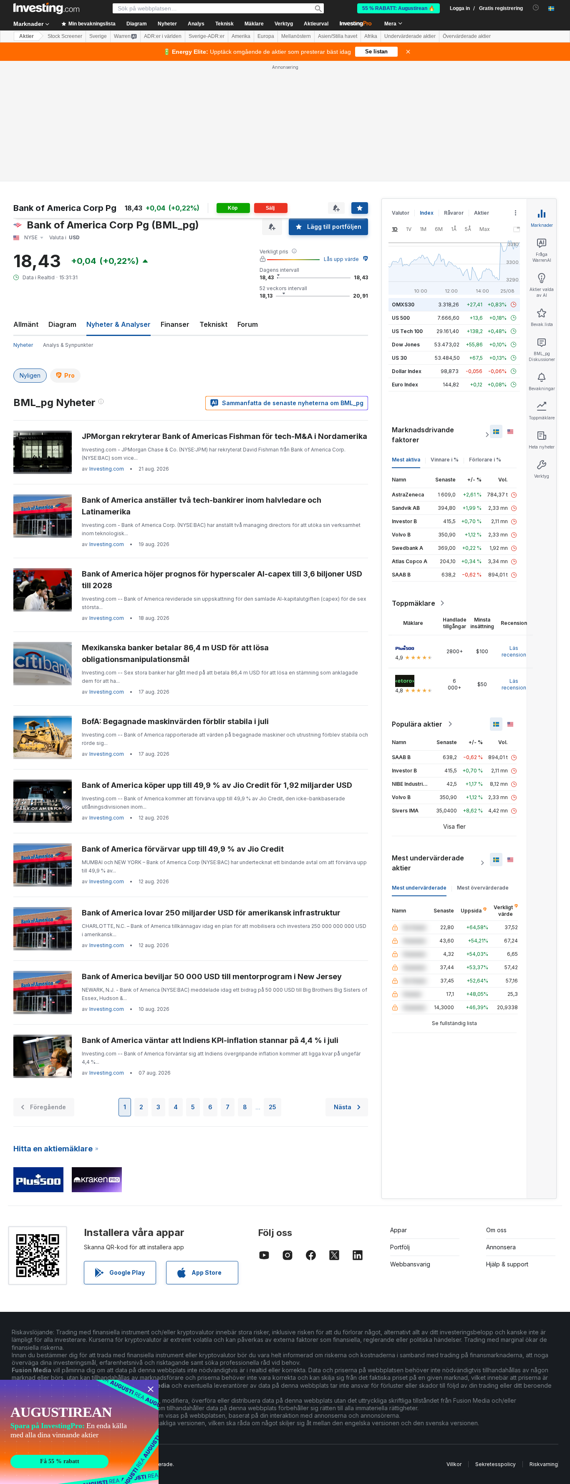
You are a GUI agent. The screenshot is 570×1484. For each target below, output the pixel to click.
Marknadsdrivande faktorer (423, 435)
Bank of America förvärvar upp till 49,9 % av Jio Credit (183, 849)
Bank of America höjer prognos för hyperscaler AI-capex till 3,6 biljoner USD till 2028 (222, 579)
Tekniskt (213, 324)
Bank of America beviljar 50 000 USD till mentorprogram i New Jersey (212, 976)
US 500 (401, 318)
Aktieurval (316, 24)
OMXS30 (403, 304)
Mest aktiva (406, 459)
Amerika (241, 36)
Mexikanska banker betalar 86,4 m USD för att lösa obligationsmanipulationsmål (175, 653)
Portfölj (400, 1247)
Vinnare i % (445, 459)
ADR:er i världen (163, 36)
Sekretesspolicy (495, 1464)
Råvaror (454, 213)
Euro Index (405, 384)
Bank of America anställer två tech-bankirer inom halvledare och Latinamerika (201, 506)
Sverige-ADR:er (206, 36)
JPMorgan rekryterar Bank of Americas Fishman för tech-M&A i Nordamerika (224, 436)
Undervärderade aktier (410, 36)
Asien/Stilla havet (337, 36)
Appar (398, 1229)
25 (272, 1106)
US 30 (399, 358)
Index (427, 213)
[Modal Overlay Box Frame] (79, 1432)
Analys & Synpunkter (68, 345)
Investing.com (106, 469)
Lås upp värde (341, 259)
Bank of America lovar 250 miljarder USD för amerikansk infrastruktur (211, 912)
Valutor (400, 213)
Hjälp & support (507, 1264)
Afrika (370, 36)
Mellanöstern (296, 36)
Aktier (26, 36)
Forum (247, 324)
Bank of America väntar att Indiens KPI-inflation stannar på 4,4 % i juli (210, 1040)
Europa (265, 36)
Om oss (496, 1229)
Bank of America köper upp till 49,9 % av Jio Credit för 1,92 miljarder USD (217, 785)
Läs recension (514, 651)
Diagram (62, 324)
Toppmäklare (413, 603)
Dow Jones (406, 344)
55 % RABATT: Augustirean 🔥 (398, 8)
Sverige (98, 36)
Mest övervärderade (483, 888)
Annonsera (501, 1247)
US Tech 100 (407, 331)
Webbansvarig (410, 1264)
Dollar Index (406, 371)
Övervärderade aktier (467, 36)
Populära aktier (417, 724)
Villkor (454, 1464)
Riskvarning (544, 1464)
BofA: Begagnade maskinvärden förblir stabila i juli (175, 721)
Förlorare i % (485, 459)
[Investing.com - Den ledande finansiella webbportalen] (46, 8)
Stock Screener (65, 36)
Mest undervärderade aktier (428, 863)
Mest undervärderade (419, 888)
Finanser (175, 324)
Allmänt (25, 324)
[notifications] (536, 8)
